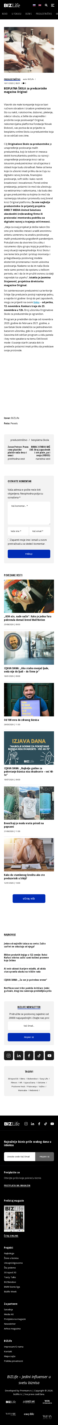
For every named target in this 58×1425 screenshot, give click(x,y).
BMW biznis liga (12, 1286)
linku (36, 302)
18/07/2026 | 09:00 (12, 779)
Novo (5, 13)
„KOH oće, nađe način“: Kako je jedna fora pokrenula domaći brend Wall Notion (27, 618)
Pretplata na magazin (15, 1318)
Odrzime (41, 1082)
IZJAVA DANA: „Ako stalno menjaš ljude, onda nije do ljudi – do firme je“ (26, 669)
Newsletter (10, 1323)
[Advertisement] (29, 384)
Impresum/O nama (13, 1346)
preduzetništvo (18, 440)
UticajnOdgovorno (13, 1262)
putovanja (32, 1086)
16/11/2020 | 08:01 (12, 83)
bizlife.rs (17, 1394)
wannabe (22, 1090)
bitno (23, 1078)
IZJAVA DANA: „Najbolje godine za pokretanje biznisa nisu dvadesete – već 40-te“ (28, 771)
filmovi (14, 1082)
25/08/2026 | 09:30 (12, 624)
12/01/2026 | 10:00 (12, 883)
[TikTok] (39, 1055)
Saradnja (8, 1309)
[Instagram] (8, 1055)
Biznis (29, 13)
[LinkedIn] (18, 1055)
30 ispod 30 (13, 1078)
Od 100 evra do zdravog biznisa (21, 720)
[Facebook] (29, 1055)
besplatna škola (40, 440)
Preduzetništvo (44, 13)
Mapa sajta (9, 1356)
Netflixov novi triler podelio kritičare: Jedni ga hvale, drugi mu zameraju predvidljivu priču (27, 989)
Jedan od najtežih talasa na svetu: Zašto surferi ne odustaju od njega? (25, 945)
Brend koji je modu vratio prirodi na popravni (24, 824)
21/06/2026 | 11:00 (12, 831)
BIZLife (31, 79)
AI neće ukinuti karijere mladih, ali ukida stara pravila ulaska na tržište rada (25, 970)
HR (20, 1082)
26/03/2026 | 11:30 (12, 724)
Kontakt (8, 1351)
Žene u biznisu (11, 1258)
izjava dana (29, 1082)
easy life (44, 1078)
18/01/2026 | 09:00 (12, 676)
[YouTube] (49, 1055)
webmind (33, 1090)
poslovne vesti (18, 1086)
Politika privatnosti (13, 1360)
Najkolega (9, 1253)
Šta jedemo (10, 1267)
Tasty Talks (10, 1277)
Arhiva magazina (12, 1328)
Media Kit (9, 1314)
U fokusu (16, 13)
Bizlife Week (10, 1291)
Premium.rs (26, 1390)
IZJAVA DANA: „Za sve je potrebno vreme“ (25, 979)
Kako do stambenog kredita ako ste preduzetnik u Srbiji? (24, 876)
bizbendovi (33, 1078)
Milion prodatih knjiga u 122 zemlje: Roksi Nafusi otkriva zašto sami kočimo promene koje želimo (26, 957)
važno (42, 1086)
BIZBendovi (10, 1281)
